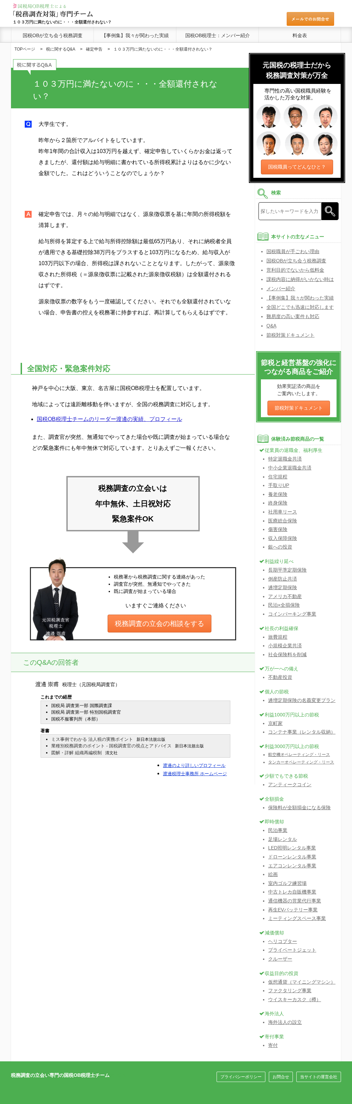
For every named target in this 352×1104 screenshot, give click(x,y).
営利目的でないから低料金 (295, 270)
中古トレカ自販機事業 (292, 892)
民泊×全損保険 (284, 605)
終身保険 (277, 503)
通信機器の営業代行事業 (294, 900)
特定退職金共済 (285, 459)
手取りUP (278, 485)
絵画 (273, 874)
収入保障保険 (282, 538)
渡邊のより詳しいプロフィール (194, 765)
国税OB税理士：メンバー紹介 (217, 35)
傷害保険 (277, 529)
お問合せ (281, 1076)
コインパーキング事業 (292, 614)
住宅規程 (277, 476)
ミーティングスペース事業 (297, 918)
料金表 (300, 35)
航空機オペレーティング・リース (299, 754)
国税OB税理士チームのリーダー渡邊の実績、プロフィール (109, 419)
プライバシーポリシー (241, 1076)
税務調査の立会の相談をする (159, 623)
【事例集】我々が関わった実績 (135, 35)
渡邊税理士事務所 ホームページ (195, 773)
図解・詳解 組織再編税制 (76, 752)
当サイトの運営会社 (318, 1076)
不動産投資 (280, 677)
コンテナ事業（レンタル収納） (302, 732)
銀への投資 (280, 547)
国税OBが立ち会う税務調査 (52, 35)
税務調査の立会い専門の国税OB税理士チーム (60, 1075)
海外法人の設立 (285, 1022)
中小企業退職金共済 (289, 467)
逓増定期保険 (282, 587)
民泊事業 (277, 830)
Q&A (271, 325)
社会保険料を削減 (287, 654)
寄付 (273, 1045)
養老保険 (277, 494)
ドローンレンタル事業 (292, 856)
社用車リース (282, 512)
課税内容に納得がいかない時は (300, 279)
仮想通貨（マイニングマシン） (302, 982)
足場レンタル (282, 839)
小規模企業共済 (285, 645)
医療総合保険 (282, 520)
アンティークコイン (289, 784)
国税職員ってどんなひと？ (297, 167)
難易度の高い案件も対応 (292, 316)
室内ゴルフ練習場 (287, 883)
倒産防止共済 (282, 579)
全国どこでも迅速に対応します (300, 307)
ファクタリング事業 (289, 990)
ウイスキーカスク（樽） (294, 999)
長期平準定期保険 (287, 570)
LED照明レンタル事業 (292, 848)
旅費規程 (277, 637)
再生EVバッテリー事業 (293, 909)
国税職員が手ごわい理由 (292, 251)
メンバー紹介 (280, 288)
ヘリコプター (282, 941)
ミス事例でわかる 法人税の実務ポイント (92, 739)
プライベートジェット (292, 950)
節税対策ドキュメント (290, 335)
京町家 (275, 723)
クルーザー (280, 959)
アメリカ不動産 (285, 596)
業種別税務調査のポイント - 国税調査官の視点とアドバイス (111, 745)
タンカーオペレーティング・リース (301, 762)
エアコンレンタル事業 (292, 865)
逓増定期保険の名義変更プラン (302, 700)
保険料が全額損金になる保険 (299, 807)
